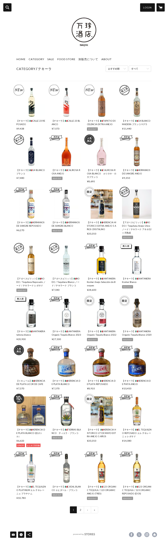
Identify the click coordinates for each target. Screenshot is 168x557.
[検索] (7, 7)
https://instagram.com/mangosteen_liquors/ (146, 534)
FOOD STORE (66, 59)
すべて (134, 68)
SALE (50, 59)
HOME (20, 59)
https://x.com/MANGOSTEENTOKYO (139, 534)
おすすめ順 (114, 68)
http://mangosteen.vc (154, 534)
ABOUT (106, 59)
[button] (147, 7)
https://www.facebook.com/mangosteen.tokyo (131, 534)
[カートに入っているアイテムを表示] (161, 7)
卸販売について (88, 59)
